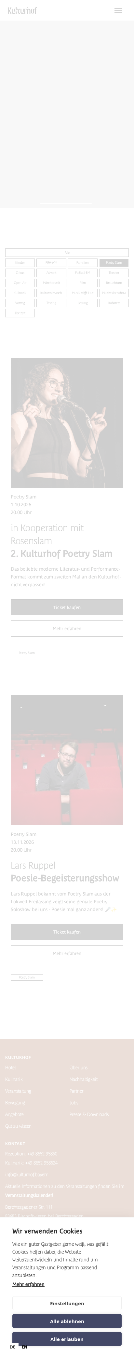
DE (12, 1347)
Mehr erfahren (28, 1284)
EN (24, 1347)
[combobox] (13, 1347)
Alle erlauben (67, 1339)
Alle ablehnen (67, 1321)
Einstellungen (67, 1303)
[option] (25, 1347)
